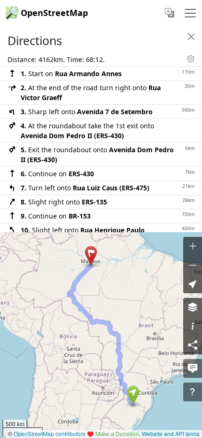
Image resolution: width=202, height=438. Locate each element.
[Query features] (192, 392)
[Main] (190, 13)
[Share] (192, 345)
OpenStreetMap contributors (49, 434)
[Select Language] (170, 13)
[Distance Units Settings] (190, 58)
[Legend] (192, 326)
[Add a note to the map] (192, 368)
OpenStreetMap (54, 12)
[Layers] (192, 307)
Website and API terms (171, 434)
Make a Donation (117, 434)
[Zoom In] (192, 246)
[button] (133, 395)
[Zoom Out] (192, 265)
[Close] (191, 37)
